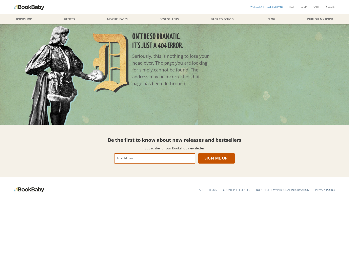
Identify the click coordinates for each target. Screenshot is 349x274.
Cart (316, 6)
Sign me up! (216, 158)
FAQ (200, 190)
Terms (213, 190)
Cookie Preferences (236, 190)
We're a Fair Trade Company (266, 6)
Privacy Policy (325, 190)
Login (304, 6)
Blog (271, 19)
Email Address (125, 158)
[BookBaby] (32, 7)
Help (291, 6)
